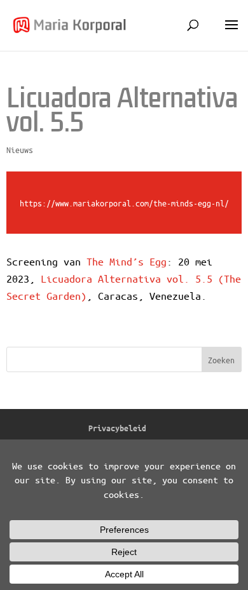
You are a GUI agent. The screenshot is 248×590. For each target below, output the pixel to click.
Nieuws (19, 149)
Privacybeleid (117, 427)
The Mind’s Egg (126, 261)
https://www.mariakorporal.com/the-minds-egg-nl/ (124, 203)
